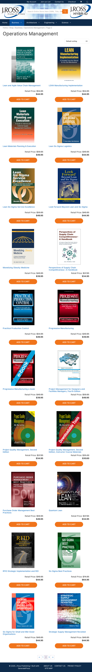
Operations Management (34, 28)
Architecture (31, 22)
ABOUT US (48, 666)
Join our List (45, 2)
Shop (11, 28)
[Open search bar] (87, 2)
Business (15, 22)
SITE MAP (49, 668)
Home (4, 22)
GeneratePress (24, 668)
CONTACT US (60, 666)
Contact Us (59, 2)
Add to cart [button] (23, 99)
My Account (31, 2)
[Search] (65, 11)
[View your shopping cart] (81, 2)
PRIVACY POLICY (74, 666)
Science (65, 22)
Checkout (72, 2)
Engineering (49, 22)
